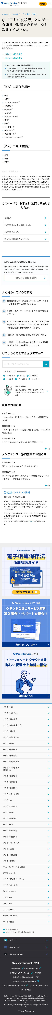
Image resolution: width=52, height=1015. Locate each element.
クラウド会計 (8, 707)
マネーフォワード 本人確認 (14, 867)
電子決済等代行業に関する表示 (14, 986)
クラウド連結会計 (10, 788)
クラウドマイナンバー (12, 842)
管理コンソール (9, 891)
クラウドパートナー (11, 885)
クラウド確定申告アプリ (13, 725)
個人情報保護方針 (31, 968)
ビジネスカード (9, 873)
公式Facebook (13, 947)
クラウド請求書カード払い (13, 879)
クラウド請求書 (9, 731)
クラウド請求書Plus (11, 737)
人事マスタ (7, 897)
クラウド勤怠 (8, 812)
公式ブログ (12, 940)
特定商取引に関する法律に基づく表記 (26, 977)
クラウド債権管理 (10, 755)
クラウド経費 (8, 743)
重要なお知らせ (12, 929)
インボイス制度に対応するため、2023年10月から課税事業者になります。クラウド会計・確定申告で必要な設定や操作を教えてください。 (28, 324)
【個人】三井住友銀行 (13, 54)
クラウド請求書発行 (11, 761)
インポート (35, 379)
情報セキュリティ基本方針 (20, 973)
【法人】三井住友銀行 (13, 57)
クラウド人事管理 (10, 806)
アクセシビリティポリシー (39, 986)
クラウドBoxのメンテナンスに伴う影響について (22, 442)
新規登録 (42, 4)
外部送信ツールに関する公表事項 (24, 981)
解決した (8, 218)
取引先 (22, 375)
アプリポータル (9, 909)
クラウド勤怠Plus (10, 818)
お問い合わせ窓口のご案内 (26, 278)
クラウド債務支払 (10, 749)
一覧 (48, 449)
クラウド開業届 (9, 861)
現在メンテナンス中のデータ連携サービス (20, 466)
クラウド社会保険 (10, 836)
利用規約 (38, 973)
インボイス (10, 375)
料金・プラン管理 (10, 915)
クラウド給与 (8, 824)
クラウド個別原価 (10, 782)
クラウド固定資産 (10, 776)
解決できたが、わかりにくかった (18, 225)
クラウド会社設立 (10, 855)
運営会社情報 (15, 968)
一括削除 (9, 379)
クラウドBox (8, 800)
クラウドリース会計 (11, 794)
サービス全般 (8, 921)
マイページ (7, 903)
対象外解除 (34, 375)
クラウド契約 (8, 848)
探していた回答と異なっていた (17, 238)
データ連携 (22, 379)
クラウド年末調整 (10, 830)
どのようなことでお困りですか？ (22, 353)
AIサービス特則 (26, 990)
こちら (31, 521)
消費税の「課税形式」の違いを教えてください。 (27, 334)
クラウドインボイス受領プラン (11, 768)
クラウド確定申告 (10, 719)
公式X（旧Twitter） (16, 954)
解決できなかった (12, 232)
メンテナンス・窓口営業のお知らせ (20, 932)
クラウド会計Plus (10, 713)
